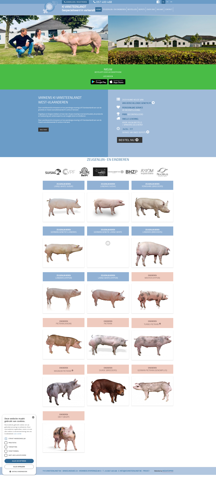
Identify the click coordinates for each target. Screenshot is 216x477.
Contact (168, 9)
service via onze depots (134, 132)
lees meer (43, 130)
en (171, 1)
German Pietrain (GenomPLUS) (152, 369)
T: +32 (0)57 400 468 (110, 471)
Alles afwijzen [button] (19, 467)
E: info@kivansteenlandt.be (130, 471)
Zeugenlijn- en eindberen (114, 9)
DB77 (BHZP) (63, 415)
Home (98, 9)
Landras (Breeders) (152, 231)
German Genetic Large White (108, 231)
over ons (151, 9)
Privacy (146, 471)
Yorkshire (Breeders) (152, 185)
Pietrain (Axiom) (63, 322)
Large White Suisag (63, 185)
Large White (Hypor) (108, 276)
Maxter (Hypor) (152, 276)
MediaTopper (167, 471)
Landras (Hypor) (63, 276)
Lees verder (17, 434)
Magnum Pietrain (63, 369)
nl (163, 1)
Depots (141, 9)
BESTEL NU (126, 140)
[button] (19, 471)
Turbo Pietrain (152, 323)
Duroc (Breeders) (108, 369)
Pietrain (108, 322)
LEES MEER (107, 76)
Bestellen (132, 9)
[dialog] (19, 445)
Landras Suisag (108, 185)
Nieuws (160, 9)
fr (167, 1)
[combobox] (33, 417)
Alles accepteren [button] (19, 461)
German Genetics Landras (64, 231)
